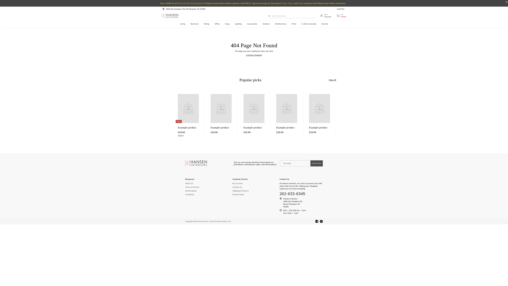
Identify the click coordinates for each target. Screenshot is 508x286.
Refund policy (191, 191)
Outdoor (266, 24)
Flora (290, 3)
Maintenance (280, 24)
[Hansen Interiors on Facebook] (316, 221)
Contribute (189, 194)
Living (182, 24)
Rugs (227, 24)
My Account (237, 183)
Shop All (332, 80)
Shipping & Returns (240, 191)
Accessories (252, 24)
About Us (189, 183)
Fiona (284, 3)
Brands (325, 24)
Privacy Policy (238, 194)
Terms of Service (192, 187)
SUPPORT (340, 9)
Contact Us (237, 187)
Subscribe (316, 163)
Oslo (300, 3)
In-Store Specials (308, 24)
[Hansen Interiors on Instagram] (321, 221)
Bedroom (194, 24)
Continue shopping (254, 55)
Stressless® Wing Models (190, 3)
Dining (206, 24)
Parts (294, 24)
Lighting (238, 24)
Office (217, 24)
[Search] (269, 16)
